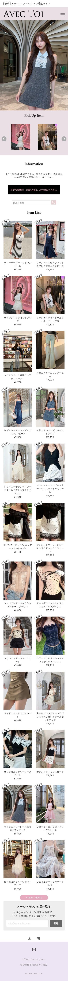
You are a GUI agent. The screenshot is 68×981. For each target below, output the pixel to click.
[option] (20, 137)
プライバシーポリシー (34, 959)
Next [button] (64, 138)
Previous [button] (4, 138)
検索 (53, 202)
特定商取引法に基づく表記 (34, 965)
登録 (56, 923)
